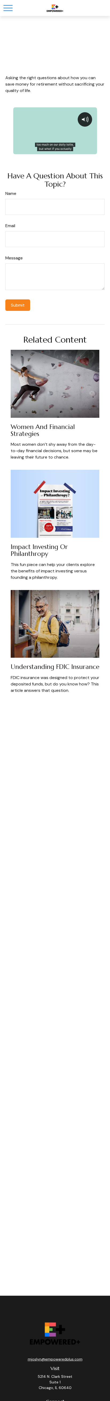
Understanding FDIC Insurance (55, 667)
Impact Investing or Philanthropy (39, 550)
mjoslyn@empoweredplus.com (55, 1359)
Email (10, 225)
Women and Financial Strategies (43, 430)
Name (10, 193)
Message (14, 258)
